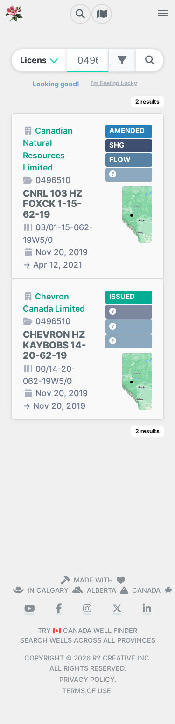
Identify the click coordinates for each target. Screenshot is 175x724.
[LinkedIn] (147, 609)
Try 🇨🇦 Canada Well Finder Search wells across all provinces (87, 635)
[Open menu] (163, 13)
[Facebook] (59, 609)
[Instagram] (87, 609)
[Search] (80, 14)
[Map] (101, 14)
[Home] (14, 13)
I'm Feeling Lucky (114, 82)
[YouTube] (29, 609)
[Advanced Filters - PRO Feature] (122, 60)
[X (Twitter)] (117, 609)
